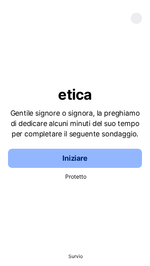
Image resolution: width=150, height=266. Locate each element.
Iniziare (75, 158)
